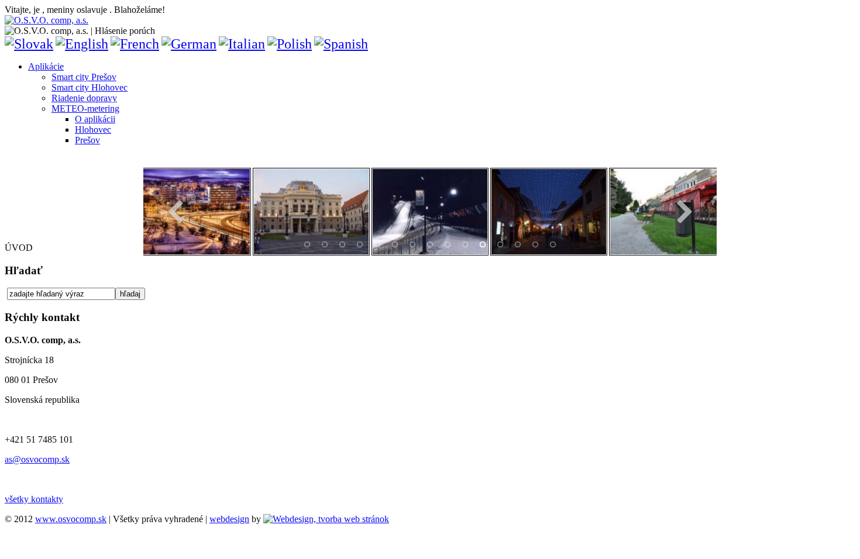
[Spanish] (341, 44)
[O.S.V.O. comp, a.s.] (46, 20)
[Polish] (289, 44)
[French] (135, 44)
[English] (82, 44)
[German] (188, 44)
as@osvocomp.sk (37, 459)
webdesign (229, 519)
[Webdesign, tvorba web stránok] (326, 519)
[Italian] (242, 44)
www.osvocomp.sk (70, 519)
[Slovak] (29, 44)
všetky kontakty (34, 499)
